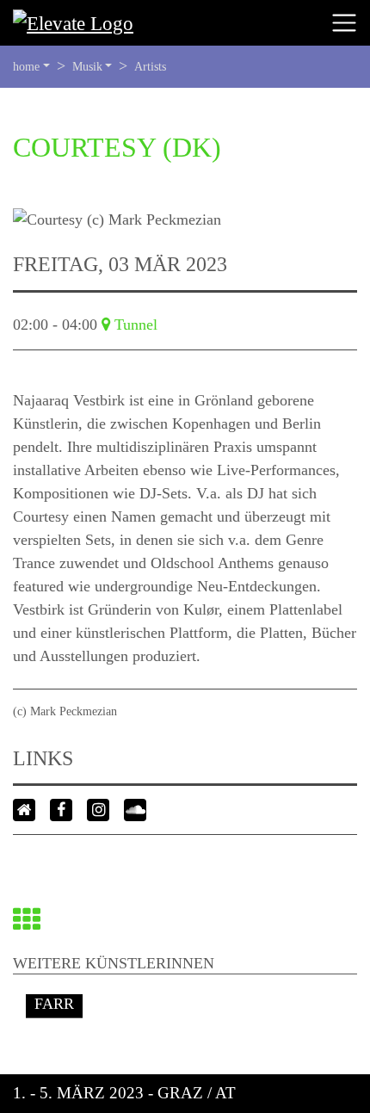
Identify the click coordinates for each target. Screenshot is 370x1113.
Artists (150, 66)
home (26, 66)
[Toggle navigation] (344, 23)
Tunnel (135, 324)
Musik (87, 66)
